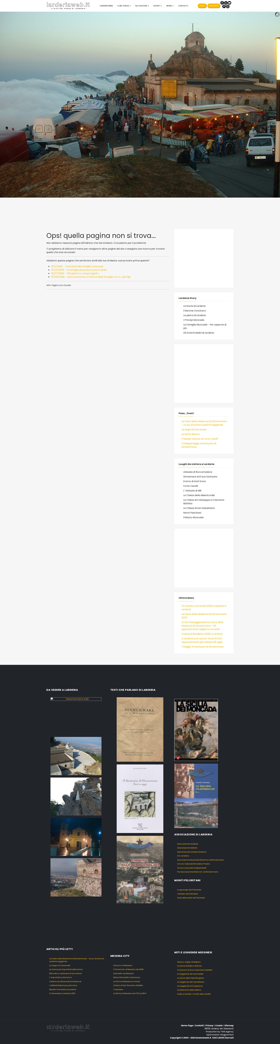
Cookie (219, 1025)
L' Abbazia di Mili (192, 490)
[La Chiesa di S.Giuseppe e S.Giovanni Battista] (76, 836)
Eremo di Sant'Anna (194, 481)
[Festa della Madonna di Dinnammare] (76, 796)
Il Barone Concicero (194, 310)
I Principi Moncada (193, 320)
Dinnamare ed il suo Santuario (200, 476)
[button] (124, 6)
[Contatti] (228, 6)
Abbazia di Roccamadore (197, 472)
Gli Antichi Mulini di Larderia (198, 332)
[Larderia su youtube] (229, 2)
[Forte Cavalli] (76, 877)
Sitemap (229, 1025)
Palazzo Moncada (193, 517)
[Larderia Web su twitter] (226, 2)
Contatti (199, 1025)
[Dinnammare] (76, 756)
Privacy (209, 1025)
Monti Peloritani (192, 512)
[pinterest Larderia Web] (224, 6)
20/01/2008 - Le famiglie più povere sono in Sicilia (79, 270)
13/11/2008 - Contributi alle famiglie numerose (77, 266)
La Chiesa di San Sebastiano (199, 508)
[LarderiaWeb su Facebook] (222, 2)
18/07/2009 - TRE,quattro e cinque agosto (75, 273)
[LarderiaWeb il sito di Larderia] (68, 5)
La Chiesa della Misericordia (199, 495)
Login (202, 6)
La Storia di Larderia (194, 306)
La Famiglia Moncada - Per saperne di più (204, 326)
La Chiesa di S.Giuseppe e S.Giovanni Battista (203, 501)
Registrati (214, 6)
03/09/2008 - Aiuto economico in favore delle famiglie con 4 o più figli (90, 277)
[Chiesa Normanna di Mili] (76, 715)
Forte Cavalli (190, 486)
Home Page (187, 1025)
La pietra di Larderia (194, 315)
